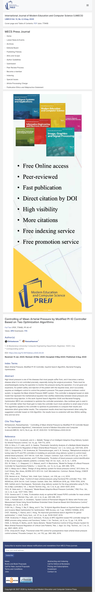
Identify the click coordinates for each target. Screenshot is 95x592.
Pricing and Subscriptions (58, 566)
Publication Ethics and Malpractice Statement (25, 87)
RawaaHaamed (31, 341)
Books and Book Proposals (15, 564)
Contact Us (52, 572)
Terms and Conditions (13, 569)
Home (9, 36)
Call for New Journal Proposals (17, 566)
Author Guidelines (14, 60)
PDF (36, 23)
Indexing (10, 75)
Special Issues (12, 79)
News (7, 561)
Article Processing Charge (17, 83)
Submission (11, 64)
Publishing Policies (14, 52)
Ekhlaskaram (13, 341)
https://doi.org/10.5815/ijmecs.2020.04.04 (26, 353)
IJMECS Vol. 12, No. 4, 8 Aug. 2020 (19, 19)
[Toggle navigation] (87, 5)
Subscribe (9, 555)
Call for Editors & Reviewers (59, 564)
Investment (52, 569)
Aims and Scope (13, 56)
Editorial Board (12, 48)
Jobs (7, 572)
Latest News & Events (15, 40)
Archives (10, 44)
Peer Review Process (15, 67)
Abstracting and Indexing (58, 561)
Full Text (8, 327)
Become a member (14, 71)
